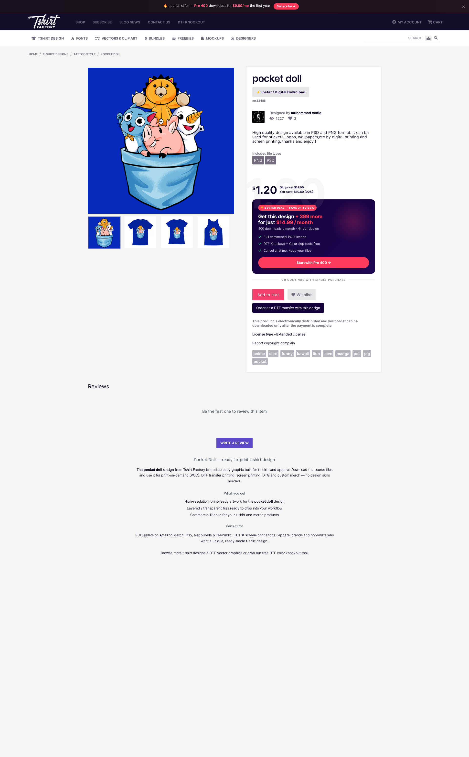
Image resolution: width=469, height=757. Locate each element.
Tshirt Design (50, 38)
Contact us (159, 22)
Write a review (234, 443)
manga (343, 353)
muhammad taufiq (306, 113)
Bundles (156, 38)
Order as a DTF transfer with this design (288, 308)
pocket (260, 361)
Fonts (81, 38)
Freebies (185, 38)
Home (33, 54)
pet (357, 353)
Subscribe (102, 22)
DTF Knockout (191, 22)
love (328, 353)
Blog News (129, 22)
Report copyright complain (273, 343)
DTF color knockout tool (288, 553)
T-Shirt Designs (55, 54)
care (273, 353)
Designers (245, 38)
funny (287, 353)
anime (259, 353)
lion (316, 353)
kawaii (303, 353)
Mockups (214, 38)
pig (367, 353)
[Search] (435, 38)
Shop (80, 22)
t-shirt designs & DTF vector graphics (212, 553)
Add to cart (268, 294)
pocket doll (111, 54)
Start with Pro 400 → (314, 262)
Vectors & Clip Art (119, 38)
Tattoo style (85, 54)
